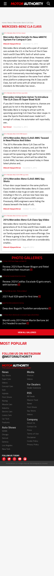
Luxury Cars (7, 415)
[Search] (48, 3)
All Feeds (31, 396)
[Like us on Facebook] (4, 459)
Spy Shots (6, 375)
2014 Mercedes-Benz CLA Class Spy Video (26, 219)
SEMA (4, 431)
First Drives (7, 397)
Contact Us (32, 426)
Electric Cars (7, 411)
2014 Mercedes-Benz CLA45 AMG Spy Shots (23, 179)
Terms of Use (33, 434)
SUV (4, 390)
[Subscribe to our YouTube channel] (20, 459)
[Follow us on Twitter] (9, 459)
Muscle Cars (7, 404)
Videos (5, 383)
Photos (30, 375)
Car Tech (5, 419)
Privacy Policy (33, 444)
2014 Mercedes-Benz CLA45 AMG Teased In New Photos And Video (26, 139)
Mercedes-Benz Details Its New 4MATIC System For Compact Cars (25, 38)
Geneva (5, 442)
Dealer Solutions (34, 388)
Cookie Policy (32, 441)
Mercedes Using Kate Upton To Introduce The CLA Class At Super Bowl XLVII (25, 98)
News (10, 22)
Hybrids (5, 393)
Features (6, 422)
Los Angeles (7, 445)
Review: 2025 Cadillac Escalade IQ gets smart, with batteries (27, 283)
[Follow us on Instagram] (14, 459)
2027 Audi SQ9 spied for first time (20, 296)
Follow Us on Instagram (21, 355)
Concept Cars (7, 386)
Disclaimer (31, 437)
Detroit (5, 438)
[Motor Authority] (27, 3)
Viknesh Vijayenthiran (12, 44)
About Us (31, 423)
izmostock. (45, 463)
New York (6, 449)
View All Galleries (27, 332)
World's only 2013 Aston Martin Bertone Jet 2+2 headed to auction (26, 322)
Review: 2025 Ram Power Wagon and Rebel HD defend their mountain (26, 268)
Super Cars (6, 379)
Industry (5, 408)
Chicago (5, 434)
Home (4, 22)
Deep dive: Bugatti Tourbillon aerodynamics (26, 308)
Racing (5, 401)
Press (29, 430)
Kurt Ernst (7, 127)
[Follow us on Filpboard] (25, 459)
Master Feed (32, 400)
